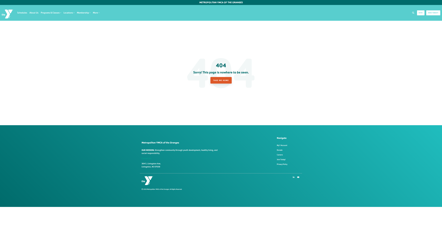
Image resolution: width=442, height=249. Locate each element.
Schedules (22, 12)
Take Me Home (221, 80)
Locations (68, 12)
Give (421, 13)
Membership (83, 12)
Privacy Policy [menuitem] (282, 164)
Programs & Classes (50, 12)
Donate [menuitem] (279, 150)
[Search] (413, 12)
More (95, 12)
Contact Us (146, 158)
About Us (33, 12)
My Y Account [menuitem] (282, 145)
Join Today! (433, 13)
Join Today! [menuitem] (281, 159)
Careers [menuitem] (280, 155)
